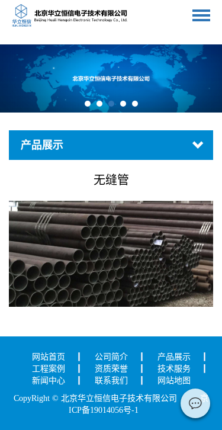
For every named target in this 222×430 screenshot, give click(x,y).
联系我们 (111, 380)
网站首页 (48, 356)
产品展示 (174, 356)
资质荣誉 (111, 368)
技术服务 (174, 368)
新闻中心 (48, 380)
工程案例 (48, 368)
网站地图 (174, 380)
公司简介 (111, 356)
